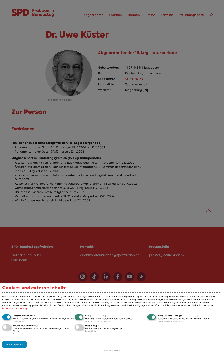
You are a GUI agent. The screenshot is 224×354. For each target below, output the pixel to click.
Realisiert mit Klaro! (112, 350)
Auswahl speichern (14, 344)
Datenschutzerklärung (14, 308)
